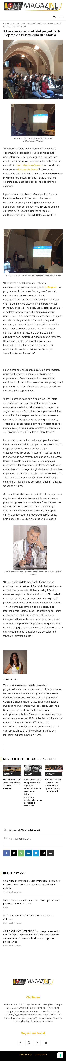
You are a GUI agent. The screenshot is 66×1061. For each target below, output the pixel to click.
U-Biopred (51, 287)
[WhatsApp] (21, 853)
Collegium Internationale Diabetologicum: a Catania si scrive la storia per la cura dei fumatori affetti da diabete (32, 884)
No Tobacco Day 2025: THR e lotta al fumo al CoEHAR (11, 784)
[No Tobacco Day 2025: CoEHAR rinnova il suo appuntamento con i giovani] (54, 770)
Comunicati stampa (8, 774)
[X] (14, 853)
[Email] (43, 853)
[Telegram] (36, 853)
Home (6, 23)
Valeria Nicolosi (10, 679)
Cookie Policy (41, 1054)
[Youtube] (46, 1043)
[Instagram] (28, 1043)
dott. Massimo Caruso (29, 165)
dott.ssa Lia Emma (27, 169)
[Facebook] (6, 853)
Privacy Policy (25, 1054)
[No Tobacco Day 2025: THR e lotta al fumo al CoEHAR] (12, 770)
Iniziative (15, 23)
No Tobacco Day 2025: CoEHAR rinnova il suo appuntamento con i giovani (53, 785)
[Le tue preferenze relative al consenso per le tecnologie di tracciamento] (60, 1055)
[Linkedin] (28, 853)
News (5, 907)
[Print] (50, 853)
